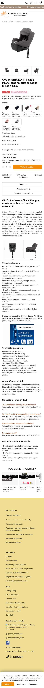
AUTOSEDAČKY (7, 21)
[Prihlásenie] (31, 2)
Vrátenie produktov (13, 515)
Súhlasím (8, 684)
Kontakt (9, 556)
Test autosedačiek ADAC (15, 603)
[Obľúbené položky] (36, 2)
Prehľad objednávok (13, 542)
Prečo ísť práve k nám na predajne (19, 569)
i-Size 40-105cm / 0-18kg (23, 21)
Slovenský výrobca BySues (17, 581)
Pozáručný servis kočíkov (16, 564)
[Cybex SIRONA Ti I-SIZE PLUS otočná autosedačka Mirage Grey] (22, 44)
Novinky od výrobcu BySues (17, 607)
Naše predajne (11, 560)
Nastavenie (21, 684)
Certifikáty (10, 615)
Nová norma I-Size (13, 611)
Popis (22, 185)
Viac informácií (31, 680)
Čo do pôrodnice (12, 595)
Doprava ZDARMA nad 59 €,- (17, 573)
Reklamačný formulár (14, 538)
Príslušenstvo (22, 189)
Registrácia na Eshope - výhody (18, 577)
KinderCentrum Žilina (14, 651)
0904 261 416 (28, 651)
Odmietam (33, 684)
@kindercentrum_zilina (15, 638)
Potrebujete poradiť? (22, 193)
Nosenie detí (11, 599)
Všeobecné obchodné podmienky (18, 520)
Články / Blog (11, 591)
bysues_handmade (13, 647)
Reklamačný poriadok (14, 524)
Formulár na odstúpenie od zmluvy (19, 534)
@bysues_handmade (14, 634)
